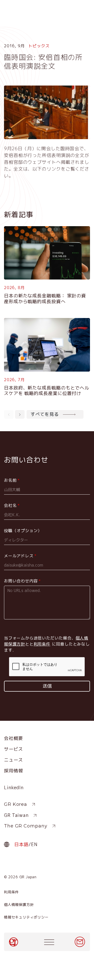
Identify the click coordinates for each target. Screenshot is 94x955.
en (34, 844)
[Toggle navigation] (49, 942)
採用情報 (13, 771)
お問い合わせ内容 (21, 581)
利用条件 (11, 892)
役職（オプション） (23, 530)
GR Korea (15, 804)
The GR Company (25, 826)
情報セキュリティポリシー (26, 917)
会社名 (10, 505)
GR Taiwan (16, 815)
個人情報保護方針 (19, 904)
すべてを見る (45, 414)
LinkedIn (14, 787)
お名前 (10, 480)
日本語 (21, 844)
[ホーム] (14, 941)
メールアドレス (19, 556)
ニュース (13, 760)
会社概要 (13, 738)
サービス (13, 749)
